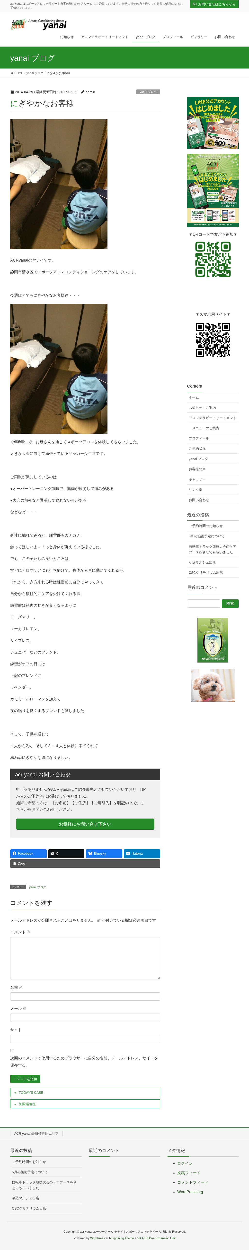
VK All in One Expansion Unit (156, 1238)
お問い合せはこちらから (217, 4)
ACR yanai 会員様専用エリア (36, 1133)
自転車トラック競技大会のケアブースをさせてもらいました (212, 549)
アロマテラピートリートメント (212, 418)
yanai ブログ (148, 92)
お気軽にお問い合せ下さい (85, 824)
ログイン (185, 1163)
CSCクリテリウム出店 (206, 573)
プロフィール (199, 438)
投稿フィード (189, 1173)
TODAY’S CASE (31, 1092)
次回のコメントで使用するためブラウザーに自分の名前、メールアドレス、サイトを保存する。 (84, 1061)
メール (18, 1008)
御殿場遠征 (27, 1104)
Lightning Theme (123, 1238)
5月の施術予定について (207, 536)
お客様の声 (197, 469)
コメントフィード (192, 1182)
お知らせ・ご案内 (202, 408)
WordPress (97, 1238)
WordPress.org (190, 1192)
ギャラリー (197, 479)
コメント (20, 932)
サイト (16, 1030)
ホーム (194, 397)
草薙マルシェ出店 (202, 562)
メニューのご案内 (205, 428)
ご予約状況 (197, 448)
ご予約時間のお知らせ (206, 526)
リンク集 (195, 490)
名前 (16, 987)
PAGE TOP (238, 1208)
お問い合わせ (199, 500)
